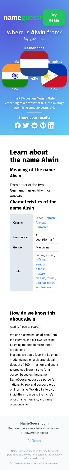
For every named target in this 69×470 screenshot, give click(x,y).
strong (50, 255)
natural (40, 255)
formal (51, 278)
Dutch (39, 218)
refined (40, 260)
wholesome (43, 287)
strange (41, 283)
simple (40, 269)
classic (40, 278)
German (50, 218)
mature (40, 273)
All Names (34, 440)
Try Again (54, 18)
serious (41, 264)
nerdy (50, 283)
